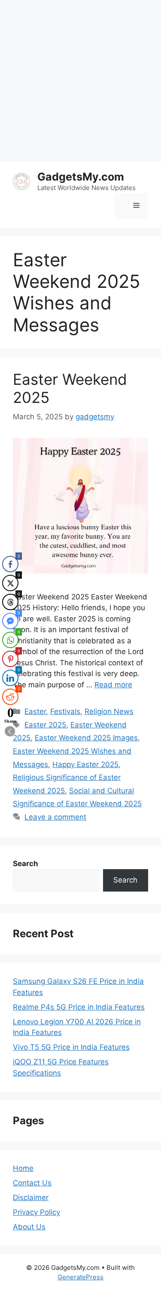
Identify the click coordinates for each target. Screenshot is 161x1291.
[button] (10, 731)
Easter (35, 711)
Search (125, 880)
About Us (29, 1226)
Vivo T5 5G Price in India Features (71, 1047)
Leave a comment (55, 817)
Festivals (65, 711)
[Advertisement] (80, 81)
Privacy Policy (36, 1212)
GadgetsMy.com (80, 176)
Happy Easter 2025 (85, 764)
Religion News (109, 711)
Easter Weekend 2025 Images (86, 737)
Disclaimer (31, 1197)
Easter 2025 (45, 724)
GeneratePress (80, 1277)
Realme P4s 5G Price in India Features (79, 1007)
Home (23, 1168)
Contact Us (32, 1183)
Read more (113, 684)
